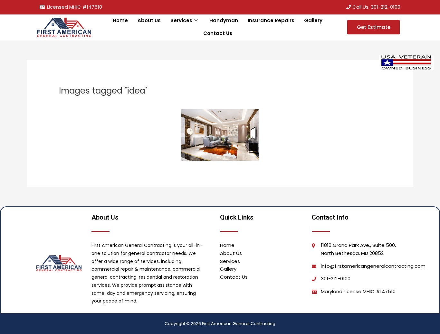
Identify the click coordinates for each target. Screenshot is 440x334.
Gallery (313, 20)
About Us (149, 20)
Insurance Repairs (271, 20)
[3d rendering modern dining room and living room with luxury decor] (220, 135)
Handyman (223, 20)
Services (181, 20)
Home (120, 20)
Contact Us (217, 33)
